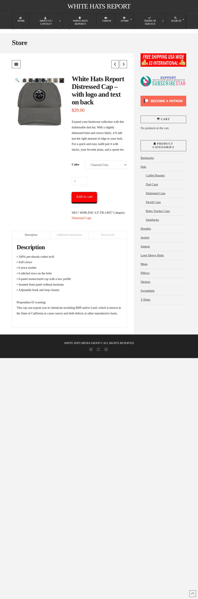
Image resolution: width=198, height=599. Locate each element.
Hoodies (146, 228)
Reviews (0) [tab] (107, 234)
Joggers (145, 246)
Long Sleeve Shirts (152, 255)
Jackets (145, 237)
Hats (143, 166)
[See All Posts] (16, 64)
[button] (17, 80)
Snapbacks (152, 219)
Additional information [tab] (69, 234)
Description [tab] (31, 234)
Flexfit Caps (153, 202)
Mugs (144, 264)
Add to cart (84, 197)
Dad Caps (152, 184)
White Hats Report (98, 6)
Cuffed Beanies (155, 175)
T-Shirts (145, 299)
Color (75, 164)
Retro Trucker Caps (158, 211)
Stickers (145, 281)
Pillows (145, 273)
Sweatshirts (147, 290)
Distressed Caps (81, 218)
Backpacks (147, 158)
